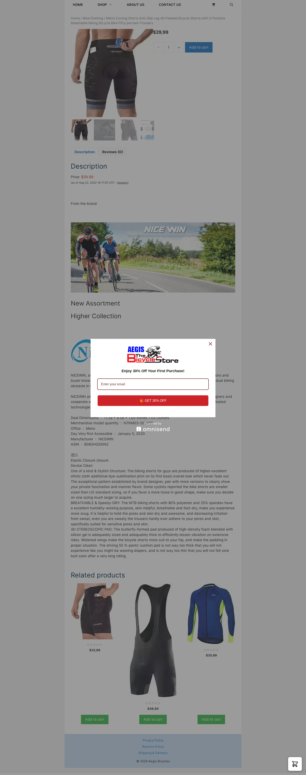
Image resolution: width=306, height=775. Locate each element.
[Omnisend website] (153, 426)
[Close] (210, 344)
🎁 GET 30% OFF (153, 400)
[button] (295, 764)
